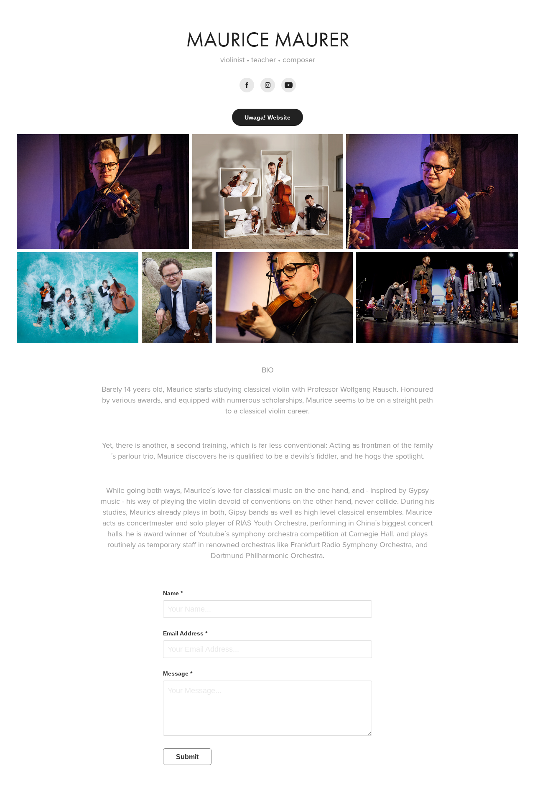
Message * (177, 673)
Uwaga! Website (267, 117)
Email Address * (185, 633)
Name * (173, 593)
